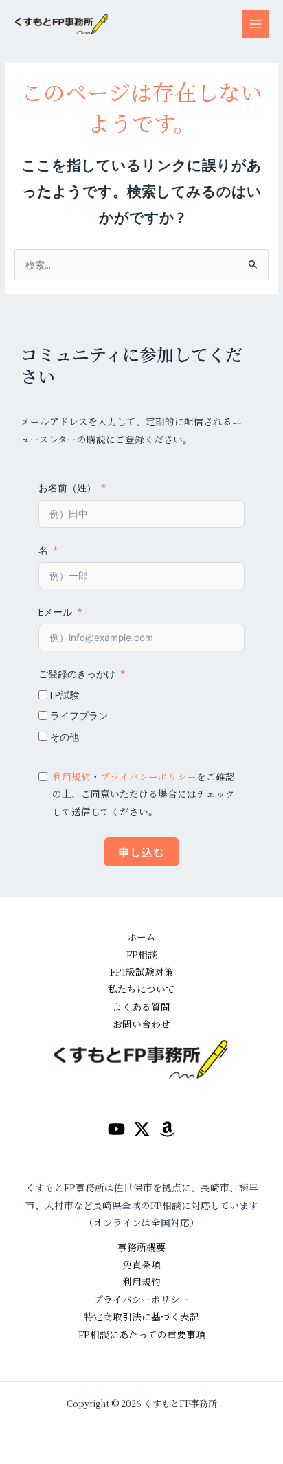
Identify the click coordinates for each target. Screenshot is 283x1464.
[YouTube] (116, 1129)
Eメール (55, 611)
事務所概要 (141, 1247)
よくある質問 (141, 1006)
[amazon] (167, 1129)
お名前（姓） (67, 487)
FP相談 (141, 954)
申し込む (141, 852)
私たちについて (141, 988)
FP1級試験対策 (142, 971)
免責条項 (141, 1264)
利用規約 (71, 776)
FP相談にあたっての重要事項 (141, 1334)
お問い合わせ (141, 1024)
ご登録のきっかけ (76, 673)
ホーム (141, 936)
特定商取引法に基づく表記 (141, 1316)
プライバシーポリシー (148, 776)
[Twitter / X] (141, 1129)
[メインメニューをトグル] (255, 23)
